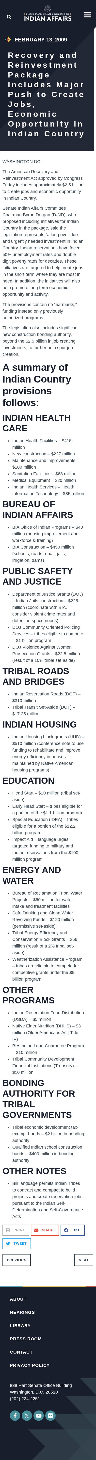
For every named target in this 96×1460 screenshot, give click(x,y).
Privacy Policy (30, 1365)
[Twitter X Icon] (27, 1415)
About (18, 1299)
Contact (21, 1352)
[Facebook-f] (15, 1415)
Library (20, 1325)
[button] (87, 15)
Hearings (22, 1312)
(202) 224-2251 (25, 1398)
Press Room (26, 1338)
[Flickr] (50, 1415)
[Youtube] (38, 1415)
